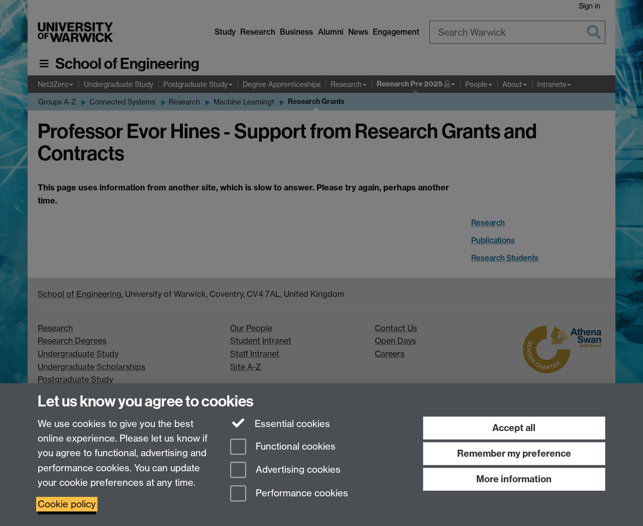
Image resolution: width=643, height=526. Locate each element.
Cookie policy (67, 504)
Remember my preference (514, 453)
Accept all (513, 428)
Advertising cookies (297, 470)
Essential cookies (291, 424)
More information (514, 479)
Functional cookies (294, 446)
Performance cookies (300, 493)
